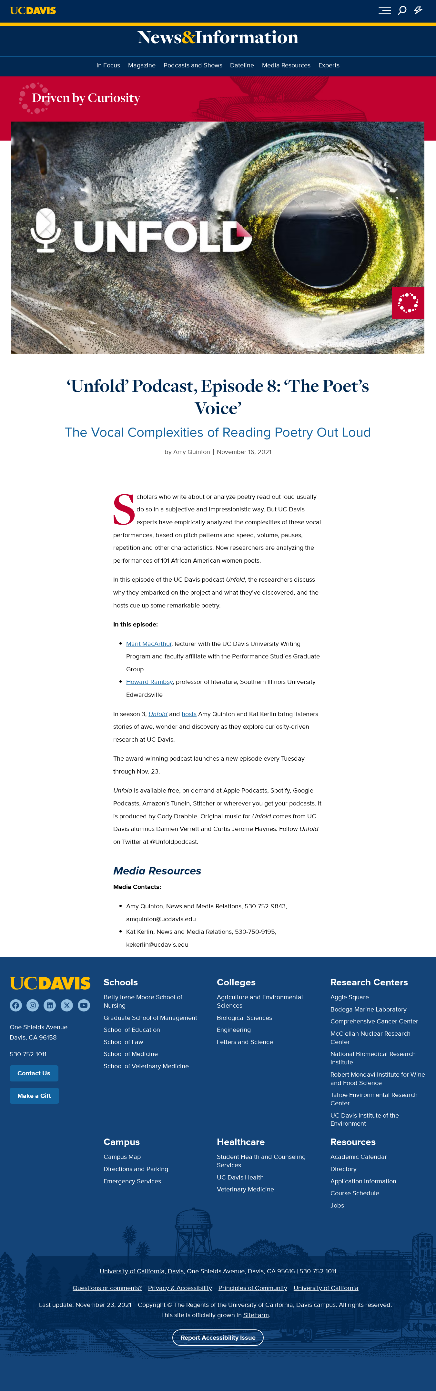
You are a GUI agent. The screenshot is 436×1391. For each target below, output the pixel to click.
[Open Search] (402, 10)
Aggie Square (349, 996)
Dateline (242, 65)
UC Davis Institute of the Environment (364, 1119)
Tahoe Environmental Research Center (374, 1099)
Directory (343, 1168)
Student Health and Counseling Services (261, 1160)
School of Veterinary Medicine (146, 1065)
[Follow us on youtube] (84, 1005)
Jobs (337, 1205)
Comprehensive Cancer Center (374, 1021)
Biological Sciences (244, 1017)
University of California (326, 1287)
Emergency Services (132, 1181)
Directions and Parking (136, 1168)
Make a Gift (34, 1095)
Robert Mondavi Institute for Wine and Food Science (377, 1078)
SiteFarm (256, 1314)
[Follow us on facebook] (16, 1005)
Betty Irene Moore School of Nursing (143, 1001)
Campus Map (122, 1156)
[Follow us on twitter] (67, 1005)
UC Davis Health (240, 1177)
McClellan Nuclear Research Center (370, 1037)
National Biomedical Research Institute (373, 1058)
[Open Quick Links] (419, 10)
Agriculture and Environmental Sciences (260, 1001)
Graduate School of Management (150, 1017)
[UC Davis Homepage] (33, 10)
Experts (329, 65)
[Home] (50, 983)
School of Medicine (131, 1053)
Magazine (142, 65)
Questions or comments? (107, 1287)
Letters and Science (245, 1041)
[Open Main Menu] (384, 10)
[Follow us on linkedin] (50, 1005)
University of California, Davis (142, 1271)
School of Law (123, 1041)
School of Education (132, 1029)
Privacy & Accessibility (180, 1287)
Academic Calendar (358, 1156)
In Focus (108, 65)
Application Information (363, 1181)
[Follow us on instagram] (32, 1005)
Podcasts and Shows (193, 65)
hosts (189, 713)
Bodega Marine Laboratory (368, 1009)
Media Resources (286, 65)
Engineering (234, 1029)
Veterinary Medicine (245, 1189)
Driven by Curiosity (86, 97)
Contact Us (33, 1073)
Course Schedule (354, 1193)
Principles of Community (252, 1287)
